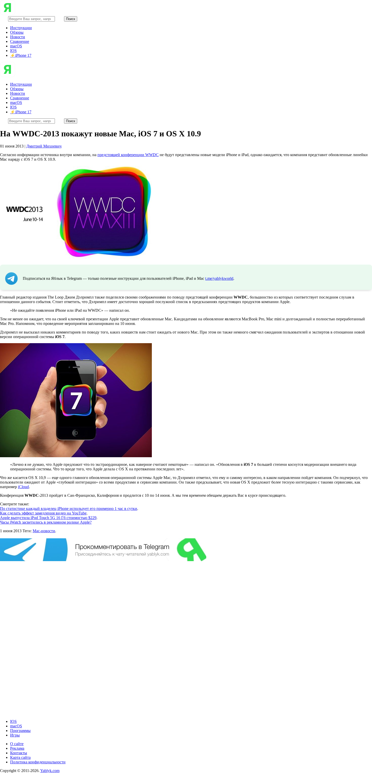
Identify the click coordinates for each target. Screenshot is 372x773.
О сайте (17, 744)
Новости (17, 37)
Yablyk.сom (49, 770)
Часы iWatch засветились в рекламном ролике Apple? (46, 522)
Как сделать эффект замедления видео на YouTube (43, 513)
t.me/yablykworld (219, 278)
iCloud (23, 487)
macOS (16, 46)
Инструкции (21, 28)
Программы (20, 730)
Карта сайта (20, 757)
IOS (13, 50)
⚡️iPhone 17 (20, 55)
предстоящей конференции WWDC (128, 155)
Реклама (17, 748)
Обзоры (17, 32)
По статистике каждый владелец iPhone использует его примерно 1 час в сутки (68, 508)
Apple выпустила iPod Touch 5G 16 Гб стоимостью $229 (48, 518)
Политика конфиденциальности (38, 762)
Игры (15, 735)
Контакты (18, 753)
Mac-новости (44, 531)
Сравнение (19, 41)
